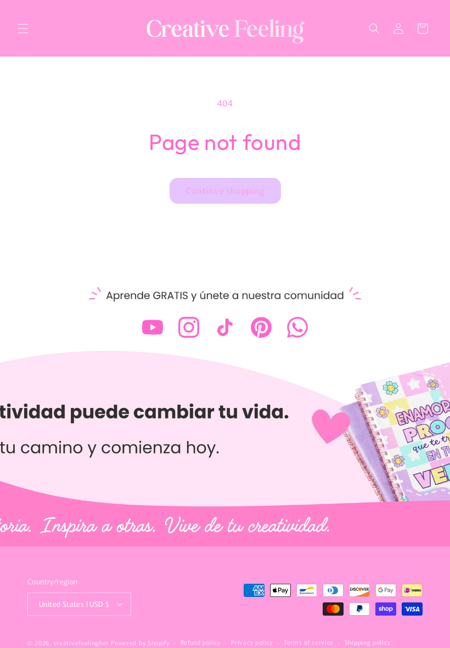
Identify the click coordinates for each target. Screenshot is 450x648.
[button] (23, 28)
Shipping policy (368, 642)
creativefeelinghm (81, 642)
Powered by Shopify (140, 642)
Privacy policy (252, 642)
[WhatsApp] (297, 327)
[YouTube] (152, 327)
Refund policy (201, 642)
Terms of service (309, 642)
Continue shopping (225, 190)
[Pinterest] (261, 327)
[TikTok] (225, 327)
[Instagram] (188, 327)
